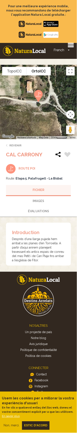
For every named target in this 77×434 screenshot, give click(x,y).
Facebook (41, 380)
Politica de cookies (38, 356)
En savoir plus (11, 416)
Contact (41, 374)
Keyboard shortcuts (26, 137)
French (59, 50)
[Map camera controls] (70, 114)
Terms (72, 137)
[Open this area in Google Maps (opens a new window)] (8, 136)
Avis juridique (38, 344)
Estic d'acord (35, 425)
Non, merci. (11, 425)
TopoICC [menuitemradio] (14, 71)
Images (38, 201)
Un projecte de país (38, 332)
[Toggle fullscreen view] (70, 71)
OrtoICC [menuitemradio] (39, 71)
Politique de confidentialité (38, 350)
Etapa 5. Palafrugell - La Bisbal (39, 178)
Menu (70, 45)
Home (24, 51)
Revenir (15, 145)
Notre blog (38, 338)
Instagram (41, 386)
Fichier (38, 190)
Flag (67, 155)
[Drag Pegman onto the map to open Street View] (70, 130)
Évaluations (38, 211)
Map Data (43, 137)
